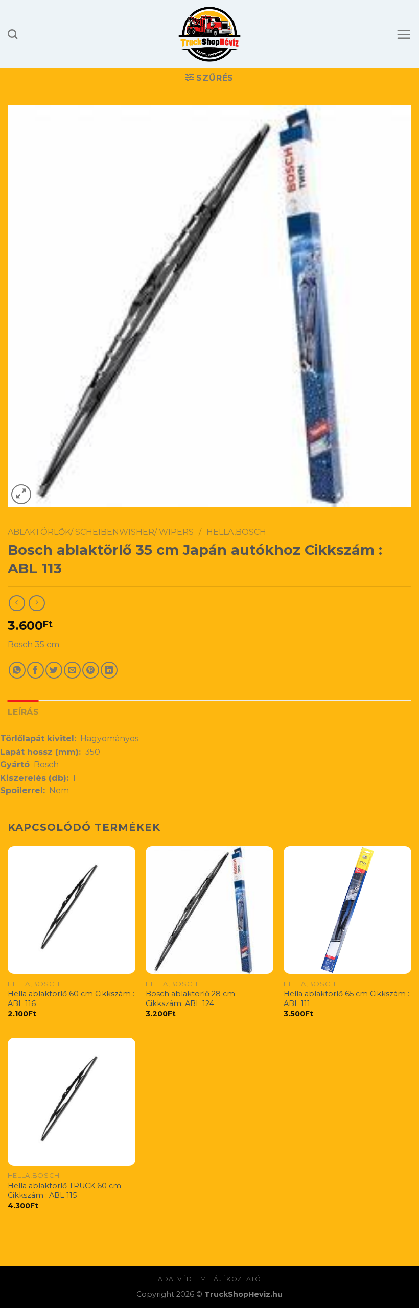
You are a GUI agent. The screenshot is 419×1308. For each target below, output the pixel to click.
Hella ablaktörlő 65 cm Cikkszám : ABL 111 (346, 998)
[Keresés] (12, 34)
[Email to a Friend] (72, 670)
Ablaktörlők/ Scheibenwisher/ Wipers (101, 532)
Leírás (23, 712)
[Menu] (403, 34)
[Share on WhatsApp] (17, 670)
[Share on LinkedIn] (109, 670)
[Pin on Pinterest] (90, 670)
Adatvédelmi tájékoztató (209, 1279)
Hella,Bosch (236, 532)
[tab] (23, 712)
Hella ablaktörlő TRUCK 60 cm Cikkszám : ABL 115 (64, 1190)
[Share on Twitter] (53, 670)
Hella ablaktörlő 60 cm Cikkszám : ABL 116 (71, 998)
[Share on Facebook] (35, 670)
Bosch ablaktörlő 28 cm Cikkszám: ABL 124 (190, 998)
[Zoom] (21, 494)
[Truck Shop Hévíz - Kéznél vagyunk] (210, 34)
